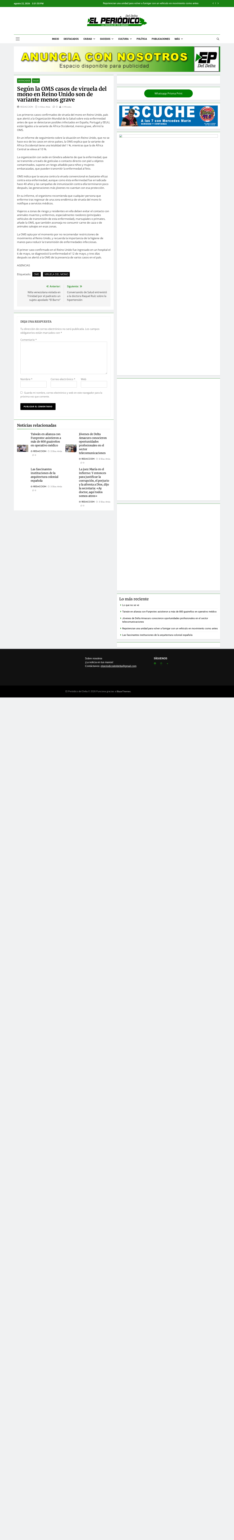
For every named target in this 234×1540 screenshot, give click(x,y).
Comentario (28, 339)
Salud (36, 80)
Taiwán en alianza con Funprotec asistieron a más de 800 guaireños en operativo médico (46, 439)
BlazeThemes (124, 691)
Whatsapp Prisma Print (168, 93)
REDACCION (26, 106)
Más (177, 39)
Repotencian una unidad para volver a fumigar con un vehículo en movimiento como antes (151, 3)
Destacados (71, 39)
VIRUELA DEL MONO (56, 274)
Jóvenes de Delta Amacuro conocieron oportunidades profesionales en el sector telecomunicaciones (93, 443)
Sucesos (105, 39)
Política (142, 39)
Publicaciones (161, 39)
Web (83, 379)
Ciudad (87, 39)
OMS (36, 274)
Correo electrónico (63, 379)
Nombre (26, 379)
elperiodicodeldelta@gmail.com (118, 666)
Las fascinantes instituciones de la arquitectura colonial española (44, 475)
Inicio (55, 39)
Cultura (123, 39)
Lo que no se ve (130, 605)
